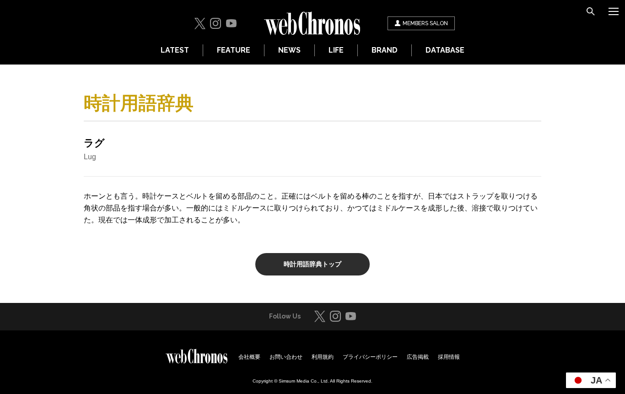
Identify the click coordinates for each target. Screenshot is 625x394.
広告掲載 (418, 357)
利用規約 (323, 357)
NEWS (289, 50)
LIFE (336, 50)
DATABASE (445, 50)
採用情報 (449, 357)
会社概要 (249, 357)
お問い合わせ (285, 357)
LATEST (175, 50)
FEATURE (233, 50)
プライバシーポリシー (370, 357)
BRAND (385, 50)
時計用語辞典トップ (312, 264)
